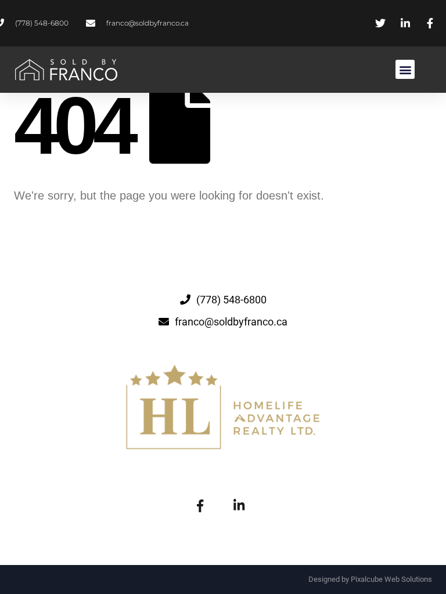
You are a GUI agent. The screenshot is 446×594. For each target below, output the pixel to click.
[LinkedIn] (238, 504)
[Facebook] (199, 504)
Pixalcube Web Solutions (391, 579)
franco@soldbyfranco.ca (231, 322)
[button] (405, 69)
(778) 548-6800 (231, 300)
